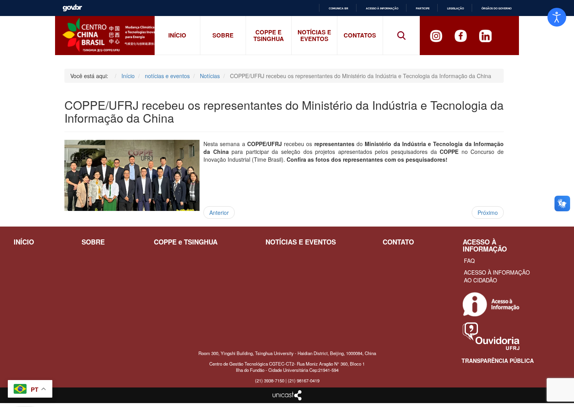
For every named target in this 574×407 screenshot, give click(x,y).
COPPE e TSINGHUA (268, 35)
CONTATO (398, 241)
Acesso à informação (382, 8)
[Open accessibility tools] (556, 17)
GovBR (72, 8)
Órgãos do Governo (496, 8)
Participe (423, 8)
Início (177, 35)
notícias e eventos (314, 35)
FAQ (469, 260)
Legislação (455, 8)
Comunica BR (338, 8)
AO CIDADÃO (480, 280)
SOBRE (93, 241)
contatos (360, 35)
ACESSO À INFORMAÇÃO (497, 272)
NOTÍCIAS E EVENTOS (301, 241)
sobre (223, 35)
